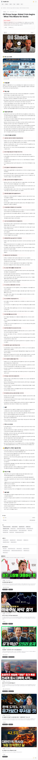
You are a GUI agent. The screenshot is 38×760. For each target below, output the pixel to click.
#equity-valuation (5, 691)
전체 (2, 4)
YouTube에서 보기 (11, 27)
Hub (21, 4)
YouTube (6, 4)
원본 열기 (32, 32)
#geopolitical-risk (5, 589)
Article (10, 4)
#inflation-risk (10, 589)
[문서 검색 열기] (36, 2)
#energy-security (5, 756)
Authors (18, 4)
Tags (14, 4)
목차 (34, 757)
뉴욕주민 (8, 11)
